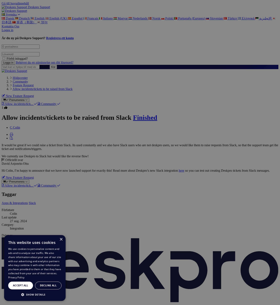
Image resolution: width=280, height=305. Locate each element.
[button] (34, 294)
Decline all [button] (48, 285)
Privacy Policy (16, 277)
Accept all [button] (20, 285)
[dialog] (35, 268)
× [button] (61, 239)
